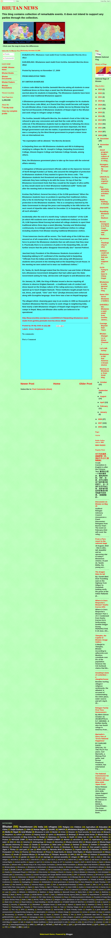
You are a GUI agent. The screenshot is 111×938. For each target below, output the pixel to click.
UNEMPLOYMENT (53, 839)
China (4, 829)
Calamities (56, 869)
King (109, 829)
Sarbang (5, 904)
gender (24, 857)
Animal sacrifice (20, 862)
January (103, 412)
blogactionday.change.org (24, 912)
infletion (24, 917)
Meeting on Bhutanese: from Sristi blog (104, 373)
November (104, 145)
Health (71, 837)
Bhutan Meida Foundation (66, 864)
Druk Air (95, 877)
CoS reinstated (103, 872)
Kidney (29, 889)
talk (22, 922)
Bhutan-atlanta (10, 867)
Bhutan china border (87, 834)
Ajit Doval (95, 859)
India (40, 827)
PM (97, 837)
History (26, 884)
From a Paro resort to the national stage (101, 541)
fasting (65, 914)
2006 (100, 427)
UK (82, 907)
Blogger (69, 934)
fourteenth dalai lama (92, 914)
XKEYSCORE (58, 909)
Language (84, 889)
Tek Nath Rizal (43, 854)
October (103, 382)
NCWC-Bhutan (37, 894)
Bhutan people (91, 842)
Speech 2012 (80, 904)
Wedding (31, 909)
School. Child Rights (75, 852)
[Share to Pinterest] (63, 326)
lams (41, 917)
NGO (47, 894)
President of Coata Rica (102, 897)
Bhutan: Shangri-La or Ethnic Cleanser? (104, 339)
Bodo (109, 867)
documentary (9, 914)
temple (28, 922)
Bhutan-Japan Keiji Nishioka (88, 864)
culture (19, 834)
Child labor (32, 872)
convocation (75, 912)
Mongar (27, 894)
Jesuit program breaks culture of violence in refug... (104, 155)
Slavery (8, 854)
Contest (28, 874)
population (99, 917)
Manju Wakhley (54, 892)
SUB (98, 902)
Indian (81, 884)
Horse (84, 847)
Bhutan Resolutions (7, 87)
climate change (63, 912)
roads (19, 919)
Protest (5, 839)
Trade (55, 907)
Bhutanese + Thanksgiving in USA (104, 242)
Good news (96, 832)
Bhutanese (21, 867)
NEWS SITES (42, 849)
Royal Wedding (40, 902)
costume (93, 912)
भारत (64, 924)
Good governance (60, 882)
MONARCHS (32, 892)
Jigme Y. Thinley (9, 849)
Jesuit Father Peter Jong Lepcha (13, 887)
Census (108, 869)
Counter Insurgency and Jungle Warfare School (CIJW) (52, 874)
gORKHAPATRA (8, 917)
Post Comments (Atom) (42, 389)
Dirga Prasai (42, 877)
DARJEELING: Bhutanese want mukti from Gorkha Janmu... (104, 312)
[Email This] (57, 326)
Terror (106, 904)
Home (56, 383)
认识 (25, 927)
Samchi (105, 902)
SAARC (52, 829)
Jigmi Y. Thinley (52, 887)
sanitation (32, 919)
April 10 (39, 862)
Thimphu (27, 907)
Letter (108, 889)
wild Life (5, 924)
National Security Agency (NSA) (68, 894)
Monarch (107, 832)
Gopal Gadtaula (16, 829)
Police (17, 852)
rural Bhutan (26, 832)
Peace (66, 897)
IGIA (54, 884)
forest (79, 914)
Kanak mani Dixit (92, 887)
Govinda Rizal (73, 882)
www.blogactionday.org (19, 924)
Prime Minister (37, 852)
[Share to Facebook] (61, 326)
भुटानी (96, 924)
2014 (100, 116)
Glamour (36, 882)
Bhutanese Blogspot (76, 829)
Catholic (100, 869)
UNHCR (61, 829)
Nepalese (68, 849)
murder (57, 917)
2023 (100, 89)
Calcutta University (12, 844)
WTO (22, 909)
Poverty (25, 852)
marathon (49, 917)
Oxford (33, 897)
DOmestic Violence (86, 874)
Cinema (68, 872)
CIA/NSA (42, 869)
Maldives (43, 892)
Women (67, 839)
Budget (42, 837)
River (17, 902)
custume (107, 912)
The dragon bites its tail (100, 573)
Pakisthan (95, 849)
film (72, 914)
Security (14, 904)
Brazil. (20, 869)
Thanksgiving (16, 907)
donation (20, 914)
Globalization (46, 882)
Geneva (26, 847)
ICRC (48, 884)
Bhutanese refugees (73, 867)
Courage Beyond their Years (103, 326)
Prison (48, 852)
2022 (100, 93)
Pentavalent (7, 852)
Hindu (76, 847)
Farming (63, 837)
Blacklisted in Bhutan (96, 867)
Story (99, 904)
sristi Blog (6, 922)
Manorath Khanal (69, 892)
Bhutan (7, 826)
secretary (83, 919)
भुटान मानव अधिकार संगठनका (83, 924)
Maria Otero (82, 892)
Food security (83, 832)
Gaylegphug (26, 882)
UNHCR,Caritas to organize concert (104, 180)
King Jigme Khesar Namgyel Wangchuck (49, 889)
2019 (100, 101)
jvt (39, 857)
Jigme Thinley (39, 887)
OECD (26, 897)
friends (105, 914)
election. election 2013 (35, 914)
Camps (26, 844)
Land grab (23, 849)
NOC (53, 894)
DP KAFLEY (100, 874)
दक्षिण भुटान (84, 857)
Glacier (35, 847)
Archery (47, 862)
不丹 (6, 927)
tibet (106, 839)
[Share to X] (60, 326)
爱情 (20, 927)
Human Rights (40, 829)
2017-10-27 (51, 859)
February (104, 406)
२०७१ (109, 924)
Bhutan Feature (8, 82)
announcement (7, 912)
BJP (82, 862)
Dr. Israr (86, 877)
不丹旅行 (13, 927)
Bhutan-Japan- (105, 864)
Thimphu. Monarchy (59, 854)
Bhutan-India (103, 834)
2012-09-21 (14, 859)
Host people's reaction (99, 847)
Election (5, 847)
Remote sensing (88, 899)
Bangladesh (61, 834)
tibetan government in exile (58, 922)
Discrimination (62, 877)
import (32, 857)
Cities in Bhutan (79, 872)
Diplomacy (52, 837)
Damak (67, 844)
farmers (57, 914)
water (4, 842)
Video (85, 854)
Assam (49, 842)
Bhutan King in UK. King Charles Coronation (39, 864)
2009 (100, 135)
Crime (63, 832)
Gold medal (45, 847)
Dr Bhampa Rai (75, 877)
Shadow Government (94, 852)
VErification (97, 907)
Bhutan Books (8, 73)
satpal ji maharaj (53, 919)
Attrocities (59, 842)
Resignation (100, 899)
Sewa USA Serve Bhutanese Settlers (104, 297)
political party (87, 917)
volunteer (99, 922)
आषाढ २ (32, 924)
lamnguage (34, 917)
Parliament (57, 897)
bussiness (104, 854)
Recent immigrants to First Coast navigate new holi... (104, 228)
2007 (100, 423)
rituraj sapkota (10, 919)
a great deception (101, 909)
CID (49, 869)
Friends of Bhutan (97, 879)
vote (106, 922)
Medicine (105, 892)
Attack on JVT (57, 862)
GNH (29, 829)
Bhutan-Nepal (105, 842)
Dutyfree (15, 879)
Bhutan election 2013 (74, 842)
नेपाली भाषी (57, 924)
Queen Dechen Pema (12, 899)
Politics (105, 837)
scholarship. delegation (69, 919)
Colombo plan (7, 874)
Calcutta (66, 869)
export (48, 914)
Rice (109, 899)
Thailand (5, 907)
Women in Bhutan (43, 909)
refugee (74, 857)
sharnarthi (104, 208)
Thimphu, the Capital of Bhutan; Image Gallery (101, 639)
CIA (35, 869)
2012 (100, 124)
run (25, 919)
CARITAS (28, 869)
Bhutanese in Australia (11, 837)
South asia (61, 904)
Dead (13, 877)
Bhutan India (16, 864)
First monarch (54, 879)
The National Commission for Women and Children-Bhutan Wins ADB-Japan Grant (102, 779)
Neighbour (39, 329)
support (15, 922)
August (103, 396)
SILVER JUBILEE (54, 902)
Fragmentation (83, 879)
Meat (97, 892)
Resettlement (26, 827)
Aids (18, 842)
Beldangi (72, 834)
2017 (100, 109)
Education (103, 827)
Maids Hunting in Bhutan (104, 202)
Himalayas (66, 847)
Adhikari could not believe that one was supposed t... (104, 257)
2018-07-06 (72, 859)
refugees (52, 827)
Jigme (30, 887)
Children (77, 827)
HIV (109, 882)
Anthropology (38, 842)
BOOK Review (92, 862)
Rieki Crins (8, 902)
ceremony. (51, 912)
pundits (108, 917)
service (100, 919)
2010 (100, 132)
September (103, 390)
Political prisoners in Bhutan (81, 897)
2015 (100, 112)
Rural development (35, 839)
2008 (100, 419)
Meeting (5, 894)
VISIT (106, 907)
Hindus (7, 884)
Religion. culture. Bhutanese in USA (67, 899)
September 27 (25, 904)
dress (31, 329)
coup (100, 912)
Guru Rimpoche (86, 882)
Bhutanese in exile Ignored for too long (104, 286)
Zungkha (89, 909)
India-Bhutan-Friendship (67, 884)
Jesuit (106, 884)
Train (62, 907)
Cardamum (90, 869)
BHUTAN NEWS (20, 7)
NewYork (105, 894)
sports (50, 834)
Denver (85, 844)
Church (60, 872)
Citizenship (91, 872)
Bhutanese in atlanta (56, 867)
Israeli (88, 884)
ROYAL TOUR (38, 899)
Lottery (13, 892)
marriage (46, 857)
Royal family (59, 852)
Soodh (16, 854)
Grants (56, 847)
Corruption (45, 844)
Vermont (5, 909)
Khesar (21, 889)
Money (19, 894)
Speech (70, 904)
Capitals (81, 869)
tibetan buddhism (39, 922)
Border (55, 832)
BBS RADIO (100, 445)
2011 (100, 128)
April (102, 402)
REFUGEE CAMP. (18, 839)
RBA (29, 899)
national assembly (61, 857)
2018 (100, 105)
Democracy (22, 877)
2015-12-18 (24, 859)
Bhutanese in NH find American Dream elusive (104, 359)
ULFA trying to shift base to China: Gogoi (104, 272)
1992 (92, 857)
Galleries (16, 882)
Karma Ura (104, 887)
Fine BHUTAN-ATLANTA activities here (104, 191)
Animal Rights (7, 862)
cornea (84, 912)
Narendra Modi (56, 849)
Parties (105, 849)
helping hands (39, 834)
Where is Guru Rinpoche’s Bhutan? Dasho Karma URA (101, 604)
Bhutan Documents (6, 78)
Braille (13, 869)
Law (31, 849)
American (105, 859)
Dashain (76, 844)
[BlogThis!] (58, 326)
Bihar (84, 867)
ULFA (88, 907)
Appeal (31, 862)
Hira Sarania (17, 884)
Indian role (82, 837)
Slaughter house (49, 904)
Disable (51, 877)
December (104, 139)
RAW (23, 899)
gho (17, 917)
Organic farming (81, 849)
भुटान (70, 924)
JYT (99, 884)
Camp (74, 869)
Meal (90, 892)
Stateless (91, 904)
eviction (28, 834)
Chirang (53, 872)
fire (16, 857)
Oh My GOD (8, 108)
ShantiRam (36, 904)
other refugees (68, 917)
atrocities (77, 839)
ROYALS (49, 899)
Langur (93, 889)
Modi (12, 894)
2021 (100, 97)
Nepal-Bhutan (94, 894)
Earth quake (26, 879)
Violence (93, 854)
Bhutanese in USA (96, 829)
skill (106, 919)
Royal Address (27, 902)
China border (43, 872)
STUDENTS (90, 902)
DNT (75, 874)
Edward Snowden (39, 879)
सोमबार (102, 924)
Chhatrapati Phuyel (19, 872)
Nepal (15, 832)
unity (79, 922)
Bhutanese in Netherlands (37, 867)
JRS (94, 884)
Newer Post (27, 383)
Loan (6, 892)
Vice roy (15, 909)
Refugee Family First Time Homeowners (101, 710)
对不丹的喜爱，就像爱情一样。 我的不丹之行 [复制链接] (102, 457)
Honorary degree (38, 884)
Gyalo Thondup (100, 882)
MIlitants (22, 892)
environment (7, 857)
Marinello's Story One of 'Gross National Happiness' (101, 737)
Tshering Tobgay (72, 907)
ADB (80, 859)
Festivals (15, 847)
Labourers (74, 889)
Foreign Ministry (68, 879)
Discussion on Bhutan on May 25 (101, 504)
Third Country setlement (41, 907)
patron (78, 917)
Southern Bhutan (28, 854)
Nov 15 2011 (17, 897)
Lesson (101, 889)
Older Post (85, 383)
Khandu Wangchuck (9, 889)
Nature (84, 894)
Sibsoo (108, 852)
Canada (35, 844)
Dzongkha (104, 844)
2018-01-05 (61, 859)
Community (19, 874)
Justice (81, 887)
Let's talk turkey (103, 349)
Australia (68, 862)
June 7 (63, 887)
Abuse (87, 859)
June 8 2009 (72, 887)
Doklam (94, 844)
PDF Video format (45, 897)
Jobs (91, 837)
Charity (7, 872)
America (26, 842)
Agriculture (90, 827)
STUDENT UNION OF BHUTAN (73, 902)
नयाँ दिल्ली (49, 924)
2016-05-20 (35, 859)
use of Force (88, 922)
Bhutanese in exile (42, 832)
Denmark (32, 877)
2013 (100, 120)
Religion (66, 827)
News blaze (6, 897)
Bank (101, 862)
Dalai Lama (56, 844)
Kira (67, 889)
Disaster (72, 832)
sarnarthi (41, 919)
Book (6, 869)
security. (92, 919)
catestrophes (40, 912)
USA (78, 854)
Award (76, 862)
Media (7, 832)
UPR (72, 854)
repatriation (96, 839)
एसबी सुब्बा (40, 924)
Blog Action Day (29, 837)
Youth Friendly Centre (74, 909)
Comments (9, 58)
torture (72, 922)
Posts (6, 54)
